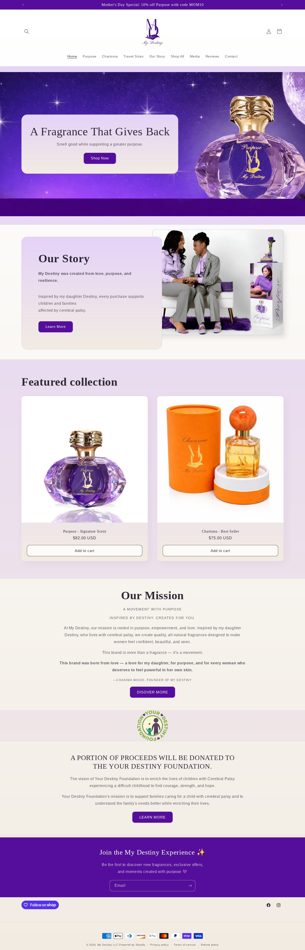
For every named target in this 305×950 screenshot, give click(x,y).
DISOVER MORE (152, 692)
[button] (26, 31)
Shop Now (100, 158)
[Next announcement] (282, 4)
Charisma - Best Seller (220, 531)
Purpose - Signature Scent (84, 531)
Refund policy (210, 944)
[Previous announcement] (23, 4)
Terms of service (185, 944)
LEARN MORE (152, 817)
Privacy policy (159, 944)
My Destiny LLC (107, 944)
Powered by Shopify (132, 944)
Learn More (56, 327)
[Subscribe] (190, 885)
